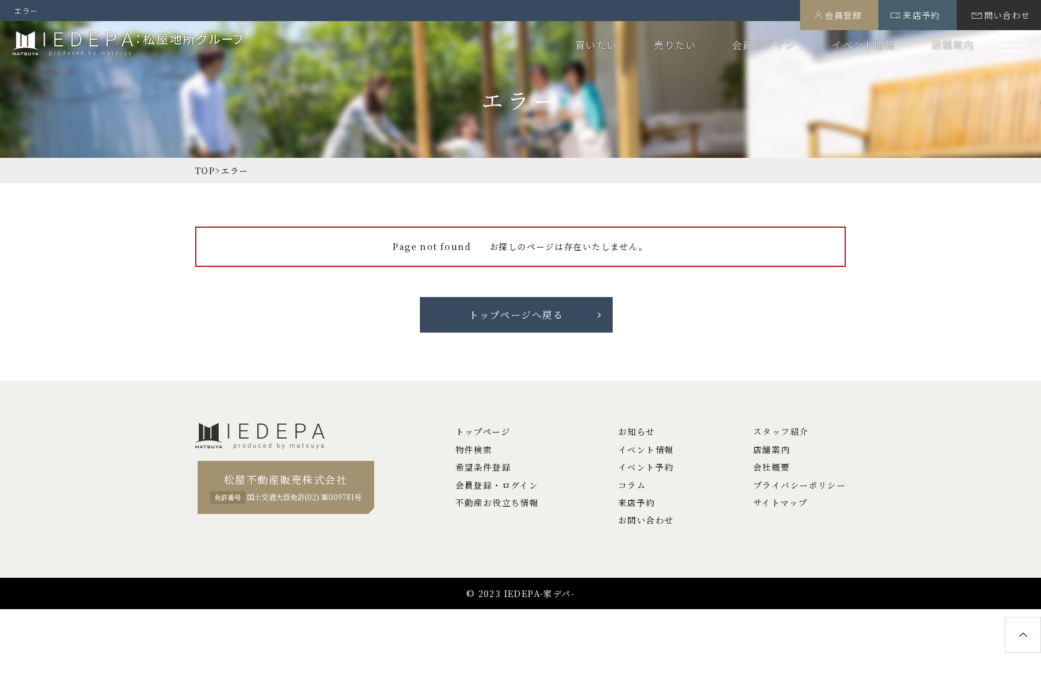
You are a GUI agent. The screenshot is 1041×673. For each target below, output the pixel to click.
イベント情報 (864, 44)
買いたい (596, 44)
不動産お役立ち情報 (497, 502)
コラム (632, 485)
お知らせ (636, 431)
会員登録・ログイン (497, 485)
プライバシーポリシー (799, 485)
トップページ (482, 431)
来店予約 (921, 15)
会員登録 (843, 15)
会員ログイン (764, 44)
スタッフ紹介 (780, 431)
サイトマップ (780, 502)
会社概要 (771, 467)
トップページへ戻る (516, 315)
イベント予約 (646, 467)
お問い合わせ (646, 520)
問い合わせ (1007, 15)
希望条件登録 (483, 467)
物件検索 (474, 449)
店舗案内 (953, 44)
